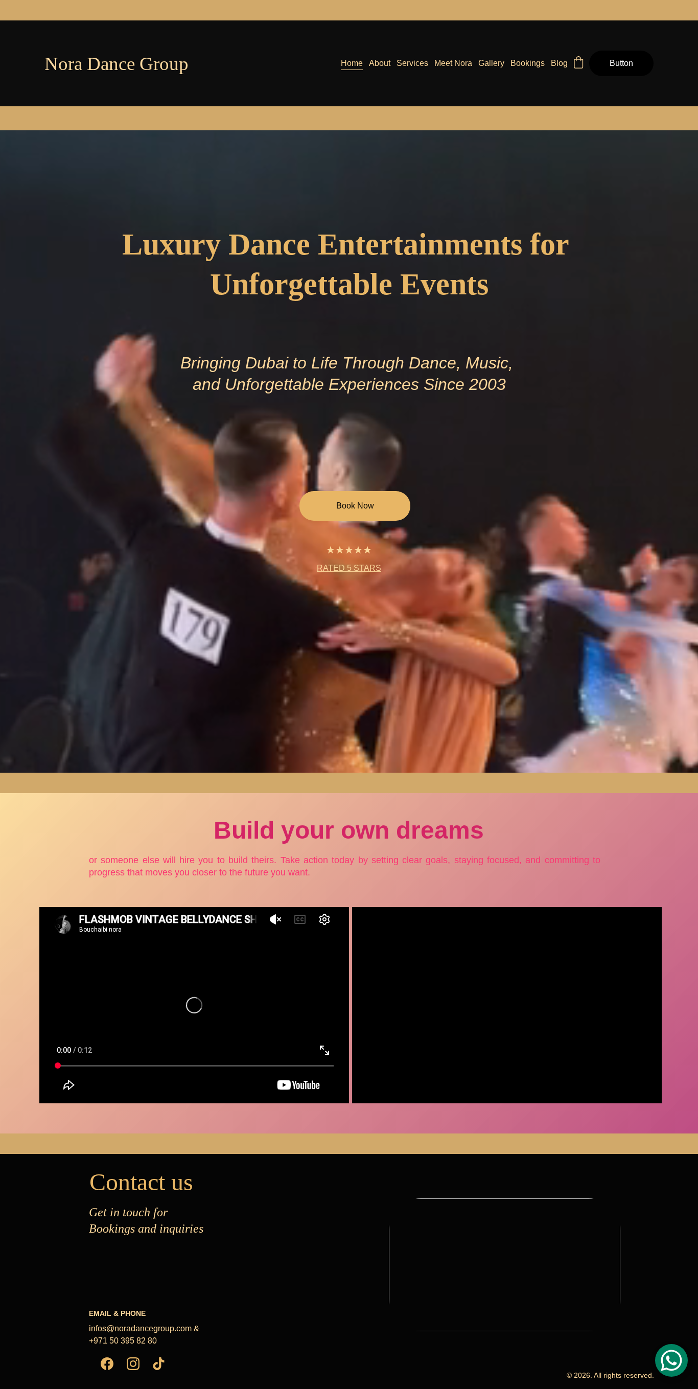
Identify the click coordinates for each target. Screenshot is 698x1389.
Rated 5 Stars (349, 568)
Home (352, 63)
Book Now (355, 505)
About (379, 63)
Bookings (527, 63)
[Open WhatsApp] (671, 1360)
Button (621, 63)
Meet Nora (453, 63)
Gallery (491, 63)
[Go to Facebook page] (107, 1363)
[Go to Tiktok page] (158, 1363)
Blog (559, 63)
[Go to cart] (578, 63)
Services (412, 63)
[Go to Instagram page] (133, 1363)
